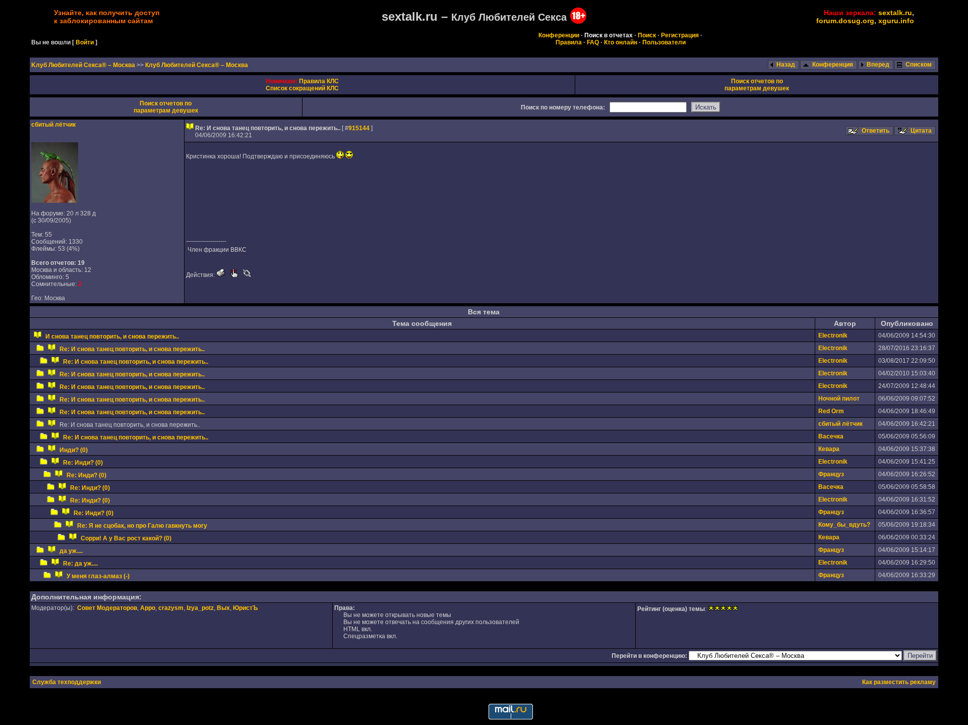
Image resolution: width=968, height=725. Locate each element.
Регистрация (680, 35)
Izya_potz (200, 607)
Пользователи (664, 42)
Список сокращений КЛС (302, 88)
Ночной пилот (839, 398)
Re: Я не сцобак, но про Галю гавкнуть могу (142, 525)
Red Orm (831, 411)
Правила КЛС (319, 81)
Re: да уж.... (80, 563)
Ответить (875, 130)
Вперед (878, 64)
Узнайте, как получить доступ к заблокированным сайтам (106, 17)
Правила (569, 42)
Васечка (830, 436)
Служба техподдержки (66, 682)
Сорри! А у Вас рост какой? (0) (126, 538)
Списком (918, 64)
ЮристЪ (245, 607)
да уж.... (71, 550)
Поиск (647, 35)
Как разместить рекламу (899, 682)
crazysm (171, 607)
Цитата (921, 130)
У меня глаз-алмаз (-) (98, 576)
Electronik (833, 335)
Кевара (828, 449)
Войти (84, 42)
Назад (786, 64)
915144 (359, 128)
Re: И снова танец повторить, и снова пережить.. (132, 349)
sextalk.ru (895, 13)
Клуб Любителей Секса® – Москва (196, 65)
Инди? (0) (73, 450)
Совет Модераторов (107, 607)
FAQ (593, 42)
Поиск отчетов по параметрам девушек (756, 85)
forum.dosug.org (845, 21)
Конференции (558, 35)
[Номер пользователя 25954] (54, 200)
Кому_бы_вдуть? (844, 524)
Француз (831, 474)
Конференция (833, 64)
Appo (147, 607)
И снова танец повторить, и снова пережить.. (112, 336)
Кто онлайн (620, 42)
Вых (223, 607)
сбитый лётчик (53, 124)
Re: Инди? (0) (83, 462)
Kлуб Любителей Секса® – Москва (84, 65)
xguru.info (896, 21)
